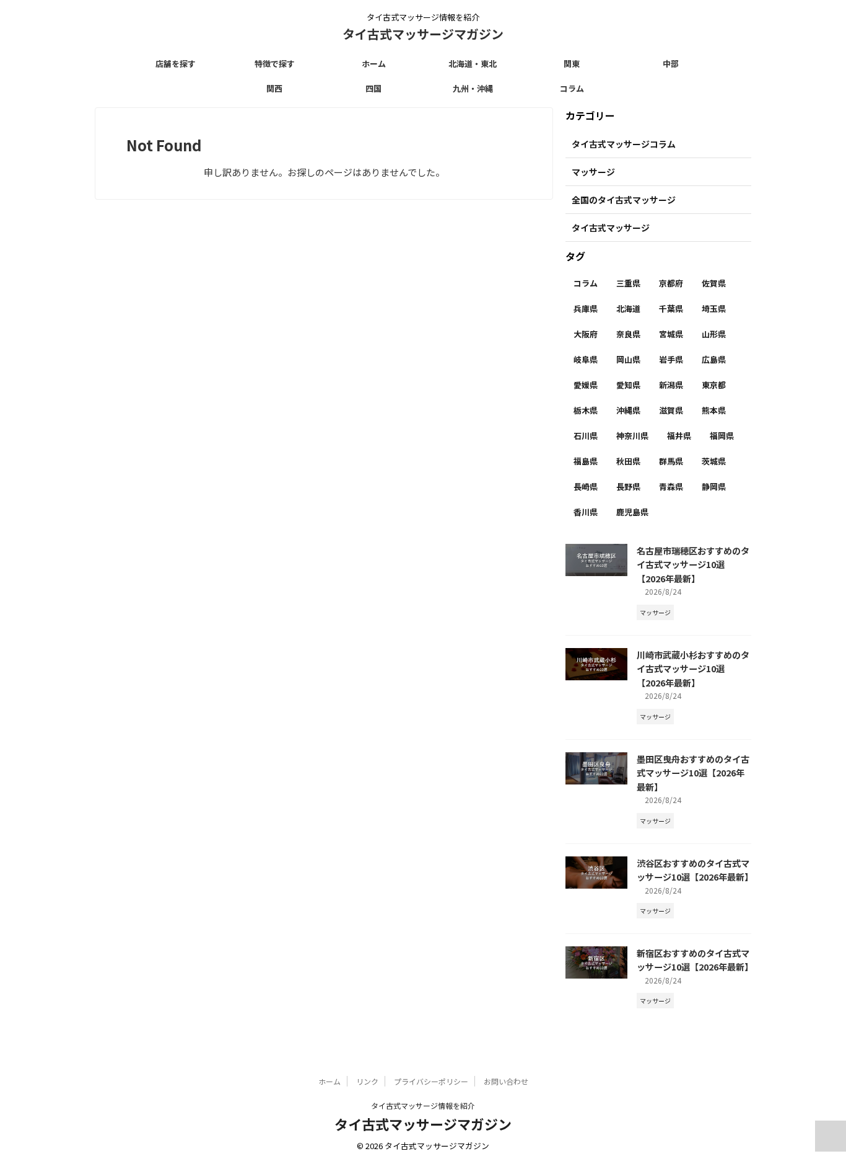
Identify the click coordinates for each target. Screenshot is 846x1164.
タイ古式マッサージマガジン (423, 34)
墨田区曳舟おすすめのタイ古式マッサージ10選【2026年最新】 (693, 772)
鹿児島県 (632, 512)
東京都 (714, 385)
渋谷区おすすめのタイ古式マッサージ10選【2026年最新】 (695, 870)
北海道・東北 (472, 63)
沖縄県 (628, 410)
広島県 (714, 359)
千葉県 (671, 308)
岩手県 (671, 359)
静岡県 (714, 486)
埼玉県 (714, 308)
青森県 (671, 486)
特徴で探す (275, 63)
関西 (274, 88)
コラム (572, 88)
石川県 (585, 436)
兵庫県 (585, 308)
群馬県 (671, 461)
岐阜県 (585, 359)
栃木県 (585, 410)
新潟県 (671, 385)
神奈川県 (632, 436)
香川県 (585, 512)
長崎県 (585, 486)
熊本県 (714, 410)
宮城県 (671, 334)
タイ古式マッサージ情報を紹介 (423, 1105)
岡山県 (628, 359)
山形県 (714, 334)
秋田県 (628, 461)
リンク (367, 1081)
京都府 (671, 283)
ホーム (374, 63)
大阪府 (585, 334)
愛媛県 (585, 385)
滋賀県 (671, 410)
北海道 (628, 308)
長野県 (628, 486)
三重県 (628, 283)
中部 (671, 63)
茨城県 (714, 461)
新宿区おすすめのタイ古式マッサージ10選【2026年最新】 (695, 960)
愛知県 (628, 385)
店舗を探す (175, 63)
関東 (572, 63)
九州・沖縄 (473, 88)
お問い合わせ (506, 1081)
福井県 (679, 436)
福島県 (585, 461)
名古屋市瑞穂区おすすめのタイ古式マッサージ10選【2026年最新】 (693, 564)
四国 (373, 88)
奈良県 (628, 334)
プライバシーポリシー (431, 1081)
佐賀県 (714, 283)
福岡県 (722, 436)
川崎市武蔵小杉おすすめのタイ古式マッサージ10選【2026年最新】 (693, 668)
